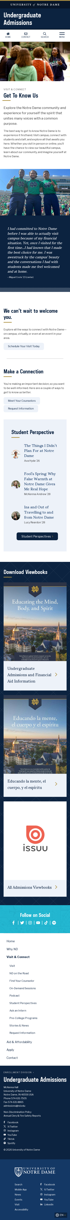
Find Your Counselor (21, 980)
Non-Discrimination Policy (17, 1112)
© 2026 (8, 1149)
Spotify (54, 923)
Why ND (12, 949)
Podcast (14, 995)
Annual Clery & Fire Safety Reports (22, 1115)
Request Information (21, 408)
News (18, 1194)
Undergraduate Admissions (22, 18)
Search (45, 37)
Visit (12, 965)
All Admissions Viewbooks (29, 887)
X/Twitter (12, 1126)
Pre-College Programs (23, 1018)
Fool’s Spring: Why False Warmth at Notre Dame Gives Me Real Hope (40, 481)
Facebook (14, 923)
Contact (25, 37)
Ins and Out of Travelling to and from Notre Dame (39, 511)
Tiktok (46, 923)
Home (8, 37)
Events (18, 1199)
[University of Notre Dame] (35, 1172)
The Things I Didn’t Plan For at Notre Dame (40, 450)
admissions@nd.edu (14, 1105)
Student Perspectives (36, 536)
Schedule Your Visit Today (24, 346)
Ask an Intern (17, 1010)
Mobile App (21, 1189)
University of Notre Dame (35, 4)
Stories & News (19, 1025)
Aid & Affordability (19, 1042)
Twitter (22, 923)
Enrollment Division (18, 1072)
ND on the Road (19, 973)
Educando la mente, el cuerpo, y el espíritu (26, 784)
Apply (10, 1050)
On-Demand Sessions (22, 988)
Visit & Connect (18, 957)
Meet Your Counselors (22, 400)
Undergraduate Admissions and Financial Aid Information (29, 674)
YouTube (38, 923)
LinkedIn (48, 1204)
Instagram (30, 923)
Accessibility (21, 1209)
